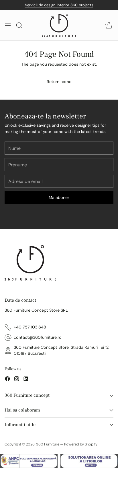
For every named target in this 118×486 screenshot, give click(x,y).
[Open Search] (19, 25)
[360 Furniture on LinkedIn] (25, 379)
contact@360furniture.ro (38, 337)
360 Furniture (47, 444)
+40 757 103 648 (30, 327)
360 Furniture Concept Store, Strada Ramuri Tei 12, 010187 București (61, 350)
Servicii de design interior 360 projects (59, 5)
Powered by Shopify (80, 444)
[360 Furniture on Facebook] (7, 379)
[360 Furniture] (59, 25)
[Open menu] (7, 25)
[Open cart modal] (109, 25)
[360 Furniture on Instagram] (16, 379)
